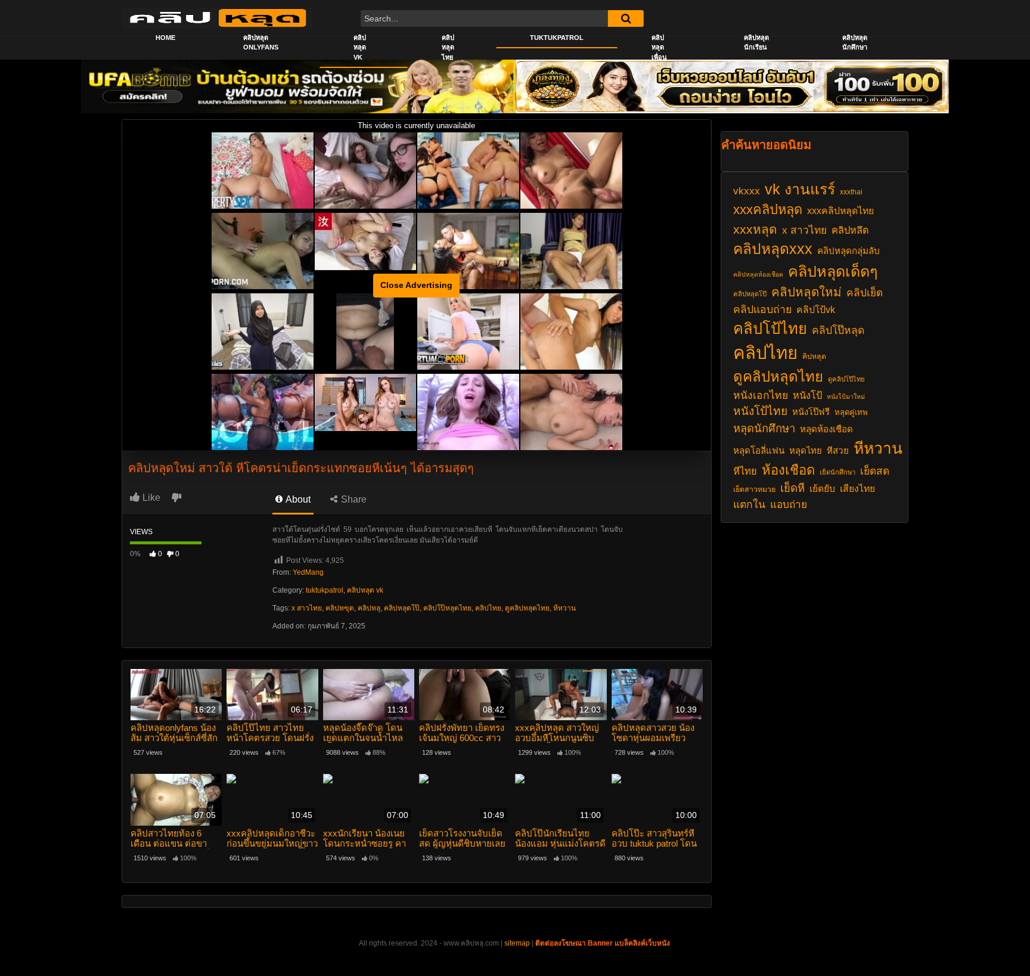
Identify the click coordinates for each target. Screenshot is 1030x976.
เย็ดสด (874, 471)
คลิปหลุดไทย (448, 47)
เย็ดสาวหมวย (754, 489)
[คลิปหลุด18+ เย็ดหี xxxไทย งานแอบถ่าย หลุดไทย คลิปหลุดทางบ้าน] (217, 18)
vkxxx (746, 191)
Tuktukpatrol (557, 37)
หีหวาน (564, 608)
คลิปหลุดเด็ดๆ (832, 271)
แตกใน (749, 504)
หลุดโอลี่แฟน (758, 450)
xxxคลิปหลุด (767, 209)
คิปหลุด (814, 356)
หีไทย (745, 471)
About (297, 499)
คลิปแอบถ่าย (762, 309)
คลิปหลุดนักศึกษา (854, 42)
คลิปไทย (488, 608)
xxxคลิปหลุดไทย (840, 211)
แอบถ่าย (788, 504)
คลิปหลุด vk (359, 47)
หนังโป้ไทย (760, 411)
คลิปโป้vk (815, 310)
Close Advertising (416, 285)
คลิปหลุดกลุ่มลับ (848, 251)
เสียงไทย (857, 489)
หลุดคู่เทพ (851, 412)
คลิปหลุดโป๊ (402, 608)
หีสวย (838, 450)
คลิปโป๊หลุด (838, 330)
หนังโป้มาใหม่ (846, 396)
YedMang (308, 572)
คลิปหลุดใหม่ (806, 292)
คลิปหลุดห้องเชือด (758, 274)
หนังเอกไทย (760, 395)
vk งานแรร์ (800, 189)
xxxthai (851, 192)
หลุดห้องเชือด (826, 429)
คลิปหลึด (850, 230)
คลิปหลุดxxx (772, 249)
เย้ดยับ (822, 489)
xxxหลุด (755, 229)
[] (626, 18)
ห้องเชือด (788, 470)
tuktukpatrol (324, 590)
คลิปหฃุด (339, 608)
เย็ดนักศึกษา (837, 472)
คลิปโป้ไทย (770, 328)
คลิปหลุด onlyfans (260, 42)
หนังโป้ (807, 395)
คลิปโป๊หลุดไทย (447, 608)
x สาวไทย (306, 608)
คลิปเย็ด (864, 293)
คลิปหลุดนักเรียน (756, 42)
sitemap (517, 943)
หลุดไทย (805, 451)
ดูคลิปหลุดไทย (527, 608)
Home (165, 37)
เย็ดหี (792, 488)
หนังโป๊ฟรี (811, 412)
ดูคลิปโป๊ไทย (846, 379)
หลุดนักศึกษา (764, 428)
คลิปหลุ (369, 608)
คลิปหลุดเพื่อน (659, 47)
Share (353, 499)
